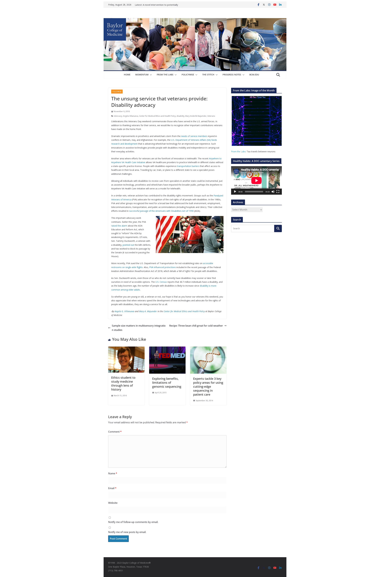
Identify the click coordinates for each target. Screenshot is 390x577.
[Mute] (273, 191)
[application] (256, 180)
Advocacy (118, 116)
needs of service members (194, 136)
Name (112, 473)
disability (180, 116)
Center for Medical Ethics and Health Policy (157, 116)
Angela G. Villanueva (124, 311)
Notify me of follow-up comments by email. (133, 522)
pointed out (128, 244)
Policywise (188, 74)
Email (112, 488)
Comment (115, 431)
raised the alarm (119, 225)
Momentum (142, 74)
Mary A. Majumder (148, 311)
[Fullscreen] (277, 191)
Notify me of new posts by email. (127, 532)
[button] (150, 75)
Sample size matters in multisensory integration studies (139, 328)
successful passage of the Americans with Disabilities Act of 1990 (161, 210)
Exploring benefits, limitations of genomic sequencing (166, 383)
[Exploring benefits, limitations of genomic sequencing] (167, 348)
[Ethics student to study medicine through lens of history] (126, 348)
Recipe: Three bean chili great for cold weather (196, 325)
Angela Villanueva (130, 116)
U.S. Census (161, 281)
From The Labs (165, 74)
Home (127, 74)
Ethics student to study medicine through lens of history (123, 383)
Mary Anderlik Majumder (195, 116)
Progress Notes (232, 74)
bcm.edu (254, 74)
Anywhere (214, 158)
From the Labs (238, 151)
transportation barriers (188, 166)
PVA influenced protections (162, 267)
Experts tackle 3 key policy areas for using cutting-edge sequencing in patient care (208, 386)
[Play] (235, 191)
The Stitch (208, 74)
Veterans (211, 116)
